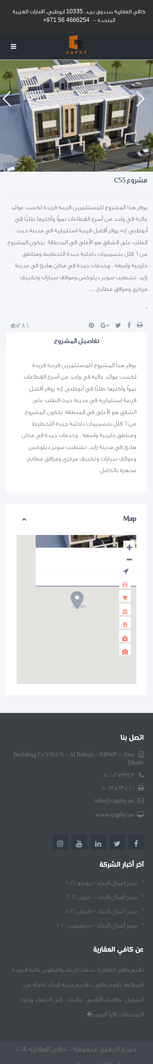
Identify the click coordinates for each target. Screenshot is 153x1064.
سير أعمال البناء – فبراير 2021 (101, 911)
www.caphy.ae (114, 814)
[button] (9, 116)
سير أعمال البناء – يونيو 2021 (101, 882)
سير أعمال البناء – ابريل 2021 (102, 897)
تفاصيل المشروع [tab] (76, 341)
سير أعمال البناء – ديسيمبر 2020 (97, 925)
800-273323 (119, 775)
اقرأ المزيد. (101, 1014)
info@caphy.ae (114, 800)
